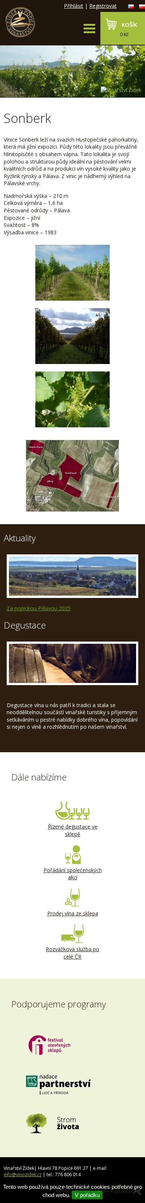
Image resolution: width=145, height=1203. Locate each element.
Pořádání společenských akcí (73, 874)
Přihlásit (73, 5)
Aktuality (20, 538)
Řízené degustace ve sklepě (72, 830)
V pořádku (87, 1195)
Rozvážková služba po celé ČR (72, 953)
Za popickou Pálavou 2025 (39, 608)
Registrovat (103, 5)
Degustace (25, 625)
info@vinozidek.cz (23, 1174)
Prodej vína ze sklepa (72, 913)
